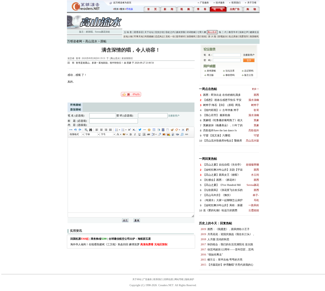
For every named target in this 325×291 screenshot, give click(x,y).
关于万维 (251, 2)
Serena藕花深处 (102, 31)
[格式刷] (172, 130)
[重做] (80, 130)
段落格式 (74, 134)
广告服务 (204, 2)
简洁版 (210, 75)
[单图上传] (164, 134)
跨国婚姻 (148, 36)
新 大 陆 (212, 36)
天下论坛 (148, 32)
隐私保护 (189, 279)
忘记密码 (248, 70)
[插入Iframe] (158, 130)
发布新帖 (211, 70)
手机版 (129, 9)
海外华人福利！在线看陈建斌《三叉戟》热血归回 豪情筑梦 (118, 244)
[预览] (86, 130)
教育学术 (233, 32)
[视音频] (177, 134)
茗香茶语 (138, 32)
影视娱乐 (222, 36)
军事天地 (138, 36)
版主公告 (248, 75)
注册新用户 (173, 115)
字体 (87, 134)
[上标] (129, 130)
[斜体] (135, 134)
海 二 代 (223, 32)
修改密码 (230, 75)
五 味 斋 (128, 32)
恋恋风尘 (159, 36)
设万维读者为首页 (122, 2)
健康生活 (254, 32)
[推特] (140, 130)
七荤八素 (201, 32)
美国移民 (254, 36)
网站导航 (179, 279)
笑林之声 (243, 32)
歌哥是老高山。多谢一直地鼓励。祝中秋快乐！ (99, 63)
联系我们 (236, 2)
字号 (103, 134)
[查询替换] (90, 130)
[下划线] (139, 134)
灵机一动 (170, 36)
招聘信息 (168, 279)
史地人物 (127, 36)
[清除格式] (159, 134)
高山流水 (212, 32)
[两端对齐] (110, 130)
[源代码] (71, 130)
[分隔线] (144, 130)
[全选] (183, 130)
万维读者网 (74, 41)
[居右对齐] (106, 130)
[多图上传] (168, 134)
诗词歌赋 (191, 32)
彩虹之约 (170, 32)
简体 (116, 9)
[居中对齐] (101, 130)
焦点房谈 (233, 36)
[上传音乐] (182, 134)
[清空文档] (167, 130)
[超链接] (186, 134)
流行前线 (201, 36)
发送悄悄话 (127, 58)
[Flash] (173, 134)
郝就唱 (89, 31)
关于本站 (136, 279)
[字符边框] (144, 134)
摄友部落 (180, 32)
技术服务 (220, 2)
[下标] (134, 130)
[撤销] (75, 130)
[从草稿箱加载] (187, 130)
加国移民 (191, 36)
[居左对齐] (97, 130)
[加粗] (130, 134)
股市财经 (180, 36)
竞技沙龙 (159, 32)
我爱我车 (243, 36)
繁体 (122, 9)
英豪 (129, 63)
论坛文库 (230, 70)
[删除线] (148, 134)
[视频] (163, 130)
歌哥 (78, 58)
